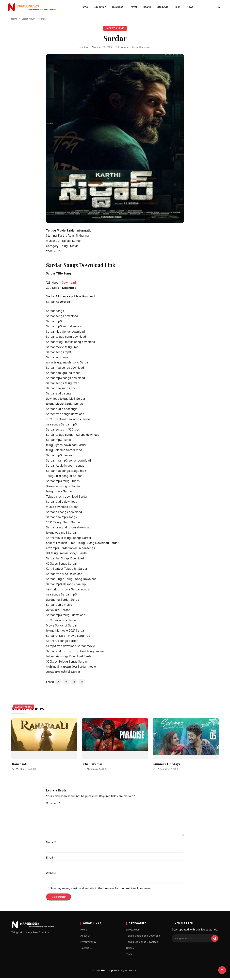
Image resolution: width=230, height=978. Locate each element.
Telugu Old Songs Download (142, 941)
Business (117, 6)
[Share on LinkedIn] (74, 682)
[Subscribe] (214, 938)
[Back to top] (222, 970)
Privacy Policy (88, 941)
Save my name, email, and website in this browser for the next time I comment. (100, 888)
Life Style (162, 6)
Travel (133, 6)
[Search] (219, 7)
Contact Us (86, 947)
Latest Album (28, 18)
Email (50, 857)
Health (147, 6)
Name (51, 842)
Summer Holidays (166, 764)
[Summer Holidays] (186, 738)
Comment (53, 803)
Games (130, 947)
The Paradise (93, 764)
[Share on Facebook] (66, 682)
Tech (177, 6)
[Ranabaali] (44, 738)
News (190, 6)
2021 (57, 251)
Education (100, 6)
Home (84, 6)
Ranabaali (19, 764)
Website (51, 873)
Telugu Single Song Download (143, 935)
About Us (85, 935)
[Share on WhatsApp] (81, 682)
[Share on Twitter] (58, 682)
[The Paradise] (115, 738)
